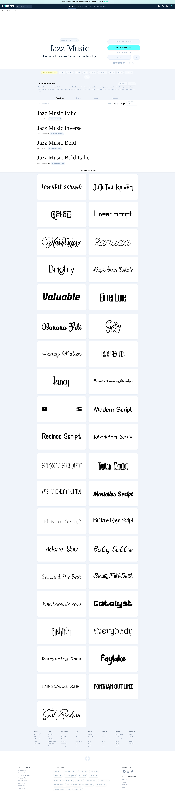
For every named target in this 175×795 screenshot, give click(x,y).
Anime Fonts (88, 785)
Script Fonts (83, 771)
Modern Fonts (94, 776)
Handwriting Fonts (70, 776)
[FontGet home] (8, 6)
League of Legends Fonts (73, 785)
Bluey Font (21, 783)
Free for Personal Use (49, 72)
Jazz (87, 77)
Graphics (129, 72)
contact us (106, 1)
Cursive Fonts (72, 771)
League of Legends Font (25, 775)
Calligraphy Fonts (59, 771)
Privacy (124, 779)
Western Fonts (58, 785)
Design (112, 72)
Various (70, 72)
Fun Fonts (79, 780)
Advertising (102, 72)
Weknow (124, 84)
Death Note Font (23, 770)
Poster (93, 72)
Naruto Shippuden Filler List (62, 789)
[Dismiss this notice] (144, 1)
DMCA (124, 787)
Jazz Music (75, 87)
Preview (130, 102)
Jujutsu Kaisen (22, 780)
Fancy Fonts (94, 771)
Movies (120, 72)
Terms (124, 782)
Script (62, 72)
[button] (159, 6)
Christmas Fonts (91, 780)
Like (120, 57)
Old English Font (100, 785)
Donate (132, 84)
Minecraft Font (22, 773)
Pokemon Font (22, 778)
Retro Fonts (69, 780)
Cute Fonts (82, 776)
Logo (85, 72)
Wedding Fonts (104, 780)
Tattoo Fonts (57, 776)
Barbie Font (21, 786)
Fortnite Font (22, 788)
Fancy (78, 72)
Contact (125, 785)
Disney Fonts (77, 789)
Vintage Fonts (58, 780)
